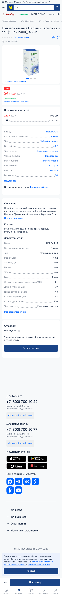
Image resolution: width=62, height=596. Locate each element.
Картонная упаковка (47, 151)
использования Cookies (39, 564)
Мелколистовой (49, 161)
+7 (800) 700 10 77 (21, 429)
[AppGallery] (37, 466)
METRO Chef (38, 14)
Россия (54, 136)
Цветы (51, 14)
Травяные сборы (39, 187)
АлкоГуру (10, 14)
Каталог (3, 7)
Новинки (23, 14)
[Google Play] (37, 459)
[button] (27, 78)
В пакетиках (51, 156)
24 (56, 175)
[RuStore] (16, 466)
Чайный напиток (49, 141)
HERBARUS (52, 132)
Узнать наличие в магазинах (16, 102)
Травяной (53, 170)
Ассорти (53, 166)
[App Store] (16, 459)
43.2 (55, 146)
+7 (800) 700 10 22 (21, 402)
